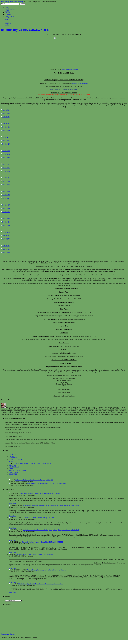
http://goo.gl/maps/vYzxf (68, 89)
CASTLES (12, 454)
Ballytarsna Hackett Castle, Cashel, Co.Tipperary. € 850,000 (34, 480)
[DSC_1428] (5, 171)
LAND (11, 469)
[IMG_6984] (5, 123)
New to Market (9, 9)
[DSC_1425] (5, 144)
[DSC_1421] (5, 178)
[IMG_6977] (5, 239)
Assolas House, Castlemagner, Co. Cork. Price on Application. (46, 483)
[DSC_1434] (5, 154)
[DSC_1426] (5, 168)
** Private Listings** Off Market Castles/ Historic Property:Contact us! (40, 584)
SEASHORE (13, 474)
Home (7, 7)
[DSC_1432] (5, 218)
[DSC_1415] (5, 191)
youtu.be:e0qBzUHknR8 (70, 69)
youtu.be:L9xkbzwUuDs (80, 83)
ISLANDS (12, 465)
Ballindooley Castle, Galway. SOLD (25, 30)
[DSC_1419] (5, 181)
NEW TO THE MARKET (17, 470)
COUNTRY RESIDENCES (18, 460)
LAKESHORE (14, 467)
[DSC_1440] (5, 225)
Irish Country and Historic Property (12, 1)
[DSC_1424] (5, 185)
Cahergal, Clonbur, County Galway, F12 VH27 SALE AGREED (43, 542)
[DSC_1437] (5, 151)
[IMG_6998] (5, 117)
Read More (12, 504)
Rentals (7, 20)
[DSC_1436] (5, 130)
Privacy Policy (9, 16)
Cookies (7, 18)
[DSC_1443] (5, 127)
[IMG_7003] (5, 249)
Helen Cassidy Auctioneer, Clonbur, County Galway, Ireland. (32, 463)
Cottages (7, 12)
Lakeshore (8, 14)
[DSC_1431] (5, 212)
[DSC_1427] (5, 140)
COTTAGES (13, 458)
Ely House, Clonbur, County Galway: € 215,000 (39, 518)
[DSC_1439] (5, 232)
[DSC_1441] (5, 198)
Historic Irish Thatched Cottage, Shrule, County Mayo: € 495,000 (39, 493)
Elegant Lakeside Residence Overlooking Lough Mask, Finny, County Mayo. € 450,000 (51, 530)
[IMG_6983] (5, 235)
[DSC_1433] (5, 222)
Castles (7, 11)
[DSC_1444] (5, 113)
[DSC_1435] (5, 157)
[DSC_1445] (5, 252)
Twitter (7, 25)
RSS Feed (8, 23)
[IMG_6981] (5, 110)
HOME (11, 461)
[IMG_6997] (5, 246)
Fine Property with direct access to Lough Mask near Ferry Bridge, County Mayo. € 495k (51, 505)
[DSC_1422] (5, 137)
